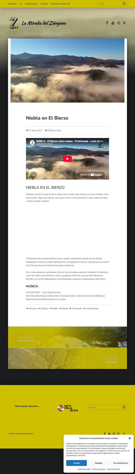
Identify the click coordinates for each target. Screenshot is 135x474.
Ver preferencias (120, 463)
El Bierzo (52, 130)
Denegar (98, 463)
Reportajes (12, 4)
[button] (129, 438)
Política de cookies (84, 469)
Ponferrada (77, 308)
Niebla (55, 308)
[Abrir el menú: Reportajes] (20, 3)
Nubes (65, 308)
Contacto (44, 4)
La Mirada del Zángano (43, 22)
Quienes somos (31, 4)
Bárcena (33, 308)
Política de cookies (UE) (60, 4)
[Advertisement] (63, 231)
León (59, 130)
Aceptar (76, 463)
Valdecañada (92, 308)
